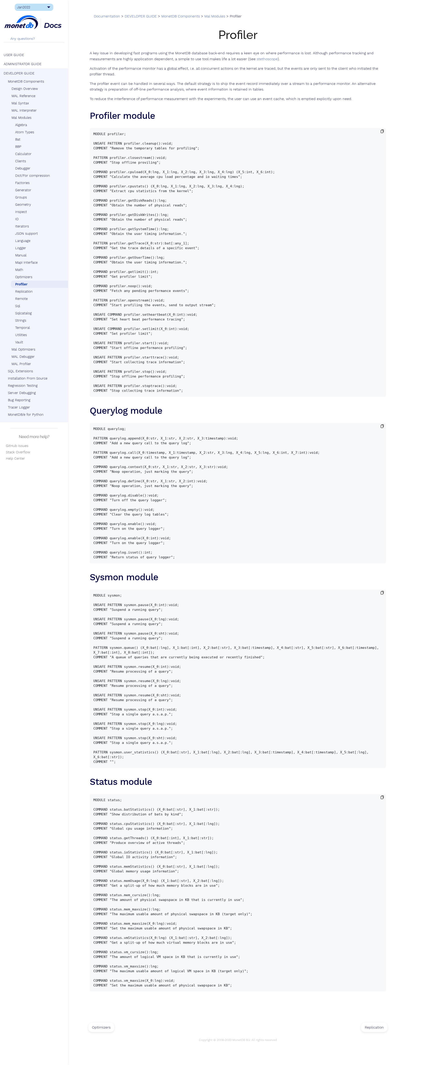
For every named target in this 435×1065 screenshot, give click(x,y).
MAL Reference (23, 96)
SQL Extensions (20, 371)
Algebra (21, 125)
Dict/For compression (32, 176)
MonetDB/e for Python (26, 415)
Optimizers (23, 277)
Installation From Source (27, 378)
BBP (18, 147)
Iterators (22, 226)
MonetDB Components (26, 81)
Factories (22, 183)
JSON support (26, 234)
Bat (17, 139)
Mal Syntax (20, 103)
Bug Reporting (19, 400)
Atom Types (24, 132)
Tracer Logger (19, 407)
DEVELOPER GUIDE (19, 73)
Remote (21, 299)
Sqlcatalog (23, 313)
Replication (24, 291)
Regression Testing (23, 386)
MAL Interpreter (24, 110)
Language (22, 241)
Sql (17, 306)
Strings (20, 320)
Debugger (22, 168)
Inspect (21, 212)
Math (19, 270)
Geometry (23, 205)
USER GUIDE (14, 55)
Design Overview (25, 89)
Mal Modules (21, 118)
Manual (21, 255)
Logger (20, 248)
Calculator (23, 154)
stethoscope (267, 59)
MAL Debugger (23, 357)
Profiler (21, 284)
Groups (21, 197)
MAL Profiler (21, 364)
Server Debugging (22, 393)
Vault (19, 342)
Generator (23, 190)
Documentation (107, 16)
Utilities (21, 335)
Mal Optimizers (23, 349)
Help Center (14, 458)
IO (17, 219)
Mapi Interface (26, 262)
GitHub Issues (16, 446)
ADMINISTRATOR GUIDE (22, 64)
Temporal (22, 328)
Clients (20, 161)
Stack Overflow (17, 452)
